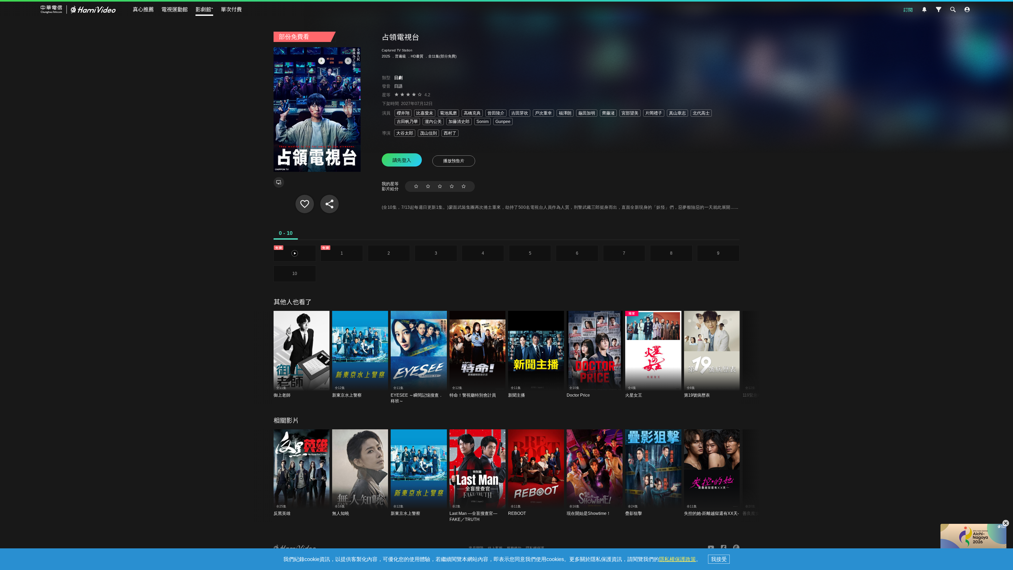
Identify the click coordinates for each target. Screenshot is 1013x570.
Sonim (482, 121)
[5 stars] (464, 186)
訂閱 (908, 9)
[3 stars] (440, 186)
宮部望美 (630, 113)
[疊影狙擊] (653, 473)
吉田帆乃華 (407, 121)
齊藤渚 (608, 113)
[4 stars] (452, 186)
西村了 (450, 133)
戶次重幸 (543, 113)
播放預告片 (453, 161)
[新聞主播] (536, 354)
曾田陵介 (496, 113)
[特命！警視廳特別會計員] (477, 354)
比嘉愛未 (424, 113)
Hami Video (78, 9)
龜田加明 (586, 113)
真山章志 (677, 113)
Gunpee (502, 121)
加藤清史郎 (459, 121)
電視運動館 (174, 9)
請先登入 (401, 159)
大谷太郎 (404, 133)
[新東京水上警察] (360, 354)
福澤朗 (565, 113)
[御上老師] (301, 354)
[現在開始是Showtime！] (595, 473)
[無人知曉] (360, 473)
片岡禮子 (653, 113)
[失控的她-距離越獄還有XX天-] (712, 473)
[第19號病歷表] (712, 354)
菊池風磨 (448, 113)
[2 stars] (428, 186)
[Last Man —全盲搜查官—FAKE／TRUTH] (477, 475)
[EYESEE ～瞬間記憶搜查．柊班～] (419, 357)
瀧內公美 (433, 121)
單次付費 (231, 9)
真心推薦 (143, 9)
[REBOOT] (536, 473)
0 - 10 (286, 233)
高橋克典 (472, 113)
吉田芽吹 (519, 113)
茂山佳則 (428, 133)
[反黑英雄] (301, 473)
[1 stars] (416, 186)
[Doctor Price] (595, 354)
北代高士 (701, 113)
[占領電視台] (304, 204)
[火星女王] (653, 354)
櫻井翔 (403, 113)
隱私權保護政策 (677, 559)
